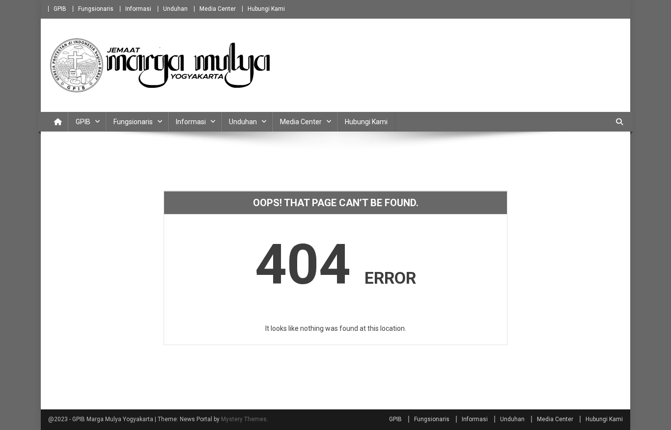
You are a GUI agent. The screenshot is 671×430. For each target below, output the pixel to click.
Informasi (138, 8)
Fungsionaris (95, 8)
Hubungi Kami (266, 8)
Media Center (217, 8)
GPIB (60, 8)
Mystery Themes (244, 419)
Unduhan (175, 8)
